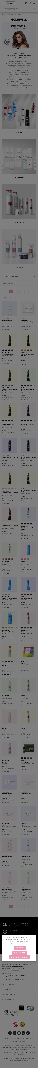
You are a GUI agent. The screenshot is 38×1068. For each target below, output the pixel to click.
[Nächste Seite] (26, 291)
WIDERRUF (17, 1039)
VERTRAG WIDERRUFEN (19, 1041)
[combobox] (17, 9)
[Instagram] (19, 1033)
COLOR (19, 133)
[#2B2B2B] (6, 661)
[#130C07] (22, 628)
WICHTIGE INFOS (8, 984)
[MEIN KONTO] (30, 3)
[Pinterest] (14, 1033)
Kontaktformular (18, 979)
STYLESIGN (19, 268)
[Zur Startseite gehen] (10, 3)
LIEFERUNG (8, 1039)
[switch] (13, 1015)
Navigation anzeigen (10, 276)
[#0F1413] (31, 628)
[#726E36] (28, 628)
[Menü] (4, 3)
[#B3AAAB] (3, 661)
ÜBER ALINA (6, 989)
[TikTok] (28, 1033)
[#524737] (12, 661)
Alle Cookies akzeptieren (19, 957)
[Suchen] (34, 9)
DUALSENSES (19, 178)
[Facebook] (10, 1033)
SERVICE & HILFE (28, 1039)
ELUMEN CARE (19, 223)
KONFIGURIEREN (19, 952)
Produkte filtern (8, 284)
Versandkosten (7, 1047)
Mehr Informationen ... (22, 941)
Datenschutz (15, 944)
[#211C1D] (9, 661)
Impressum (23, 944)
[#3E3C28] (25, 628)
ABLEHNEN (19, 948)
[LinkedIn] (23, 1033)
